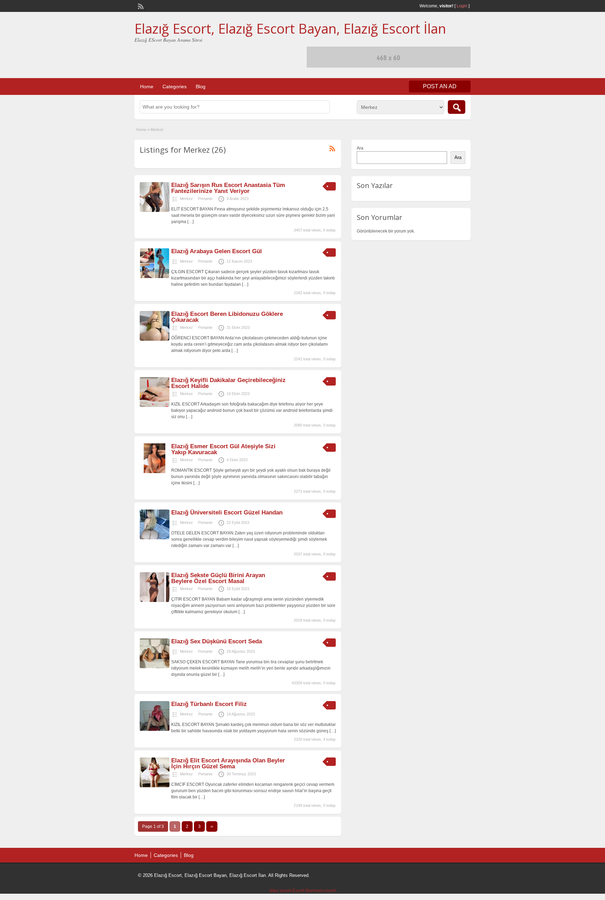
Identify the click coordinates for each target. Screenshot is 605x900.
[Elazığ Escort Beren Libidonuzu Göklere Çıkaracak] (154, 339)
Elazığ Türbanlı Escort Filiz (209, 704)
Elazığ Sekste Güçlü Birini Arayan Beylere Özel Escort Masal (218, 578)
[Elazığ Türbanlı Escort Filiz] (154, 729)
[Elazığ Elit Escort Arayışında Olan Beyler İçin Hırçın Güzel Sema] (154, 785)
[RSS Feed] (140, 5)
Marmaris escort (320, 890)
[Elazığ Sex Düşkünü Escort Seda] (154, 666)
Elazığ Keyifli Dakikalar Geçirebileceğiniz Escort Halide (228, 383)
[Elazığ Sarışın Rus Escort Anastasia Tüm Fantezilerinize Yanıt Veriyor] (154, 210)
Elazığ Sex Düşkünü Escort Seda (216, 641)
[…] (190, 221)
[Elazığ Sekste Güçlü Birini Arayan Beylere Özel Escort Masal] (154, 600)
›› (211, 826)
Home (146, 86)
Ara (360, 148)
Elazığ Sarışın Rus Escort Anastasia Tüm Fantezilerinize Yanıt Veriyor (228, 188)
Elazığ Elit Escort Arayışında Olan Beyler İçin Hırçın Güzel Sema (228, 763)
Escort (298, 890)
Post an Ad (440, 86)
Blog (201, 86)
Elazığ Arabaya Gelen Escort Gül (216, 251)
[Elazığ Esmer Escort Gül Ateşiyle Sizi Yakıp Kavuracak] (154, 471)
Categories (174, 86)
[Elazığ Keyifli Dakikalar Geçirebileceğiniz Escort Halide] (154, 405)
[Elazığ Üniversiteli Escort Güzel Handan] (154, 537)
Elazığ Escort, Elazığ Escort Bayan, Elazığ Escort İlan (290, 28)
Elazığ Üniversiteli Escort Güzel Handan (227, 512)
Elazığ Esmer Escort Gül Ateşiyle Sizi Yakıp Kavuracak (223, 449)
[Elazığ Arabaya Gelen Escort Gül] (154, 276)
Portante (205, 198)
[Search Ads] (456, 107)
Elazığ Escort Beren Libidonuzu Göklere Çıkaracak (227, 317)
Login (462, 6)
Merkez (186, 198)
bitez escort (280, 890)
